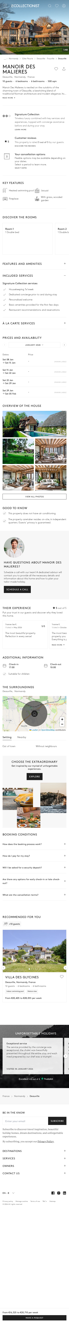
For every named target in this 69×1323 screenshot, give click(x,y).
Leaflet (34, 729)
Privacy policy (8, 1201)
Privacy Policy (46, 1141)
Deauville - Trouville (45, 58)
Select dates (21, 168)
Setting (7, 737)
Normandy (13, 58)
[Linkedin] (64, 1193)
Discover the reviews (25, 146)
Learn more (20, 129)
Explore (34, 776)
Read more (57, 645)
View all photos (34, 496)
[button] (34, 713)
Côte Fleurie (27, 58)
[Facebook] (53, 1193)
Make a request (34, 1317)
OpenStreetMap (48, 729)
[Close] (6, 6)
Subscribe (57, 1120)
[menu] (57, 6)
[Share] (63, 68)
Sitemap (52, 1201)
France (6, 1096)
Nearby (21, 737)
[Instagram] (59, 1193)
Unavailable (60, 361)
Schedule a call (17, 589)
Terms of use (35, 1201)
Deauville (62, 58)
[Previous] (5, 15)
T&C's (45, 1201)
